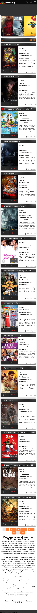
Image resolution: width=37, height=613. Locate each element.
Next (33, 26)
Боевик (24, 53)
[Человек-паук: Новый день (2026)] (8, 26)
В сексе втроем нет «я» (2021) (15, 238)
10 (14, 533)
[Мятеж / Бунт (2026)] (20, 26)
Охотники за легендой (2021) (15, 206)
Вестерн (24, 85)
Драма (24, 118)
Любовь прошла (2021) (12, 335)
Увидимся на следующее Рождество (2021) (20, 433)
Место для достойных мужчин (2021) (18, 109)
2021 (28, 85)
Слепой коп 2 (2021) (11, 44)
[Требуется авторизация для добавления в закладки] (3, 67)
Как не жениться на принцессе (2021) (18, 271)
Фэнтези (29, 506)
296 (23, 533)
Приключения (25, 215)
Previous (4, 26)
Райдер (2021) (9, 400)
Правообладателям (18, 601)
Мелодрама (30, 312)
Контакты (29, 601)
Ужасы (24, 474)
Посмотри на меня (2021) (13, 141)
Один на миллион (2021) (13, 368)
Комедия (29, 53)
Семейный (30, 279)
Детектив (24, 150)
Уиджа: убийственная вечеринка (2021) (19, 465)
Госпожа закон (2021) (12, 77)
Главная (7, 601)
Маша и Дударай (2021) (13, 303)
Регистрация (18, 602)
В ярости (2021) (10, 174)
